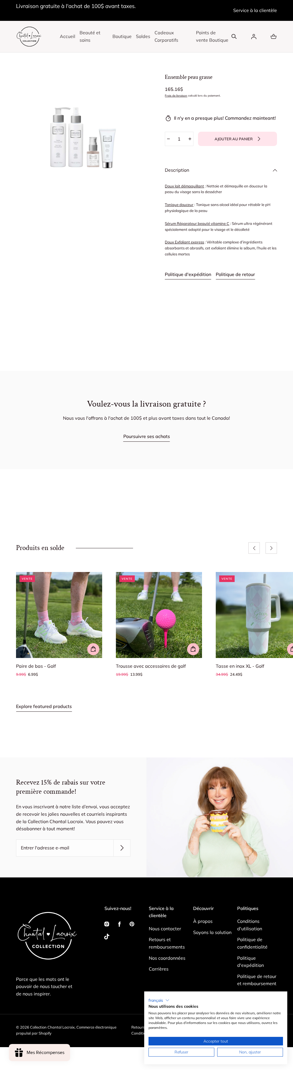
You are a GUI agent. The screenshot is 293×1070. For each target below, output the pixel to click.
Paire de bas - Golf (36, 666)
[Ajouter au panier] (93, 649)
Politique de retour (235, 274)
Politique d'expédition (188, 274)
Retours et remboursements (167, 943)
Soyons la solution (212, 932)
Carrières (159, 969)
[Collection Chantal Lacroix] (29, 36)
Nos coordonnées (167, 958)
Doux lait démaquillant (184, 186)
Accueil (67, 36)
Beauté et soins (90, 36)
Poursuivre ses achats (146, 436)
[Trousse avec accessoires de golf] (159, 615)
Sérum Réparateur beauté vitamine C (197, 223)
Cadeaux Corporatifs (166, 36)
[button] (234, 36)
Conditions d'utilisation (249, 924)
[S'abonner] (121, 848)
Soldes (143, 36)
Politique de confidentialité (252, 943)
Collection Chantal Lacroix (52, 1027)
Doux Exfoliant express (184, 242)
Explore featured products (44, 706)
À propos (203, 921)
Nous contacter (165, 928)
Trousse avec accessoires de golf (151, 666)
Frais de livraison (176, 95)
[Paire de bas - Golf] (59, 615)
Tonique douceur (179, 204)
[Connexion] (253, 36)
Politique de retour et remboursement (256, 980)
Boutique (122, 36)
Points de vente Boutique (212, 36)
